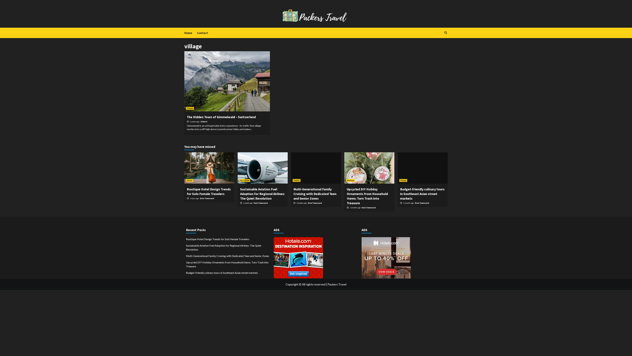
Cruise (297, 180)
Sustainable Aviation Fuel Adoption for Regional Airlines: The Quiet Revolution (262, 193)
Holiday (350, 180)
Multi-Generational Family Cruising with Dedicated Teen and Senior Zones (314, 193)
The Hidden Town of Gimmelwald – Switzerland (221, 117)
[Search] (446, 33)
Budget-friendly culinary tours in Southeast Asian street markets (422, 193)
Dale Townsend (207, 198)
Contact (202, 33)
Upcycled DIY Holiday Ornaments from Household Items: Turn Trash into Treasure (227, 264)
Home (188, 33)
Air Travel (244, 180)
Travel (190, 108)
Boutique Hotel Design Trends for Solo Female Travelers (217, 239)
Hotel (189, 180)
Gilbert (203, 121)
